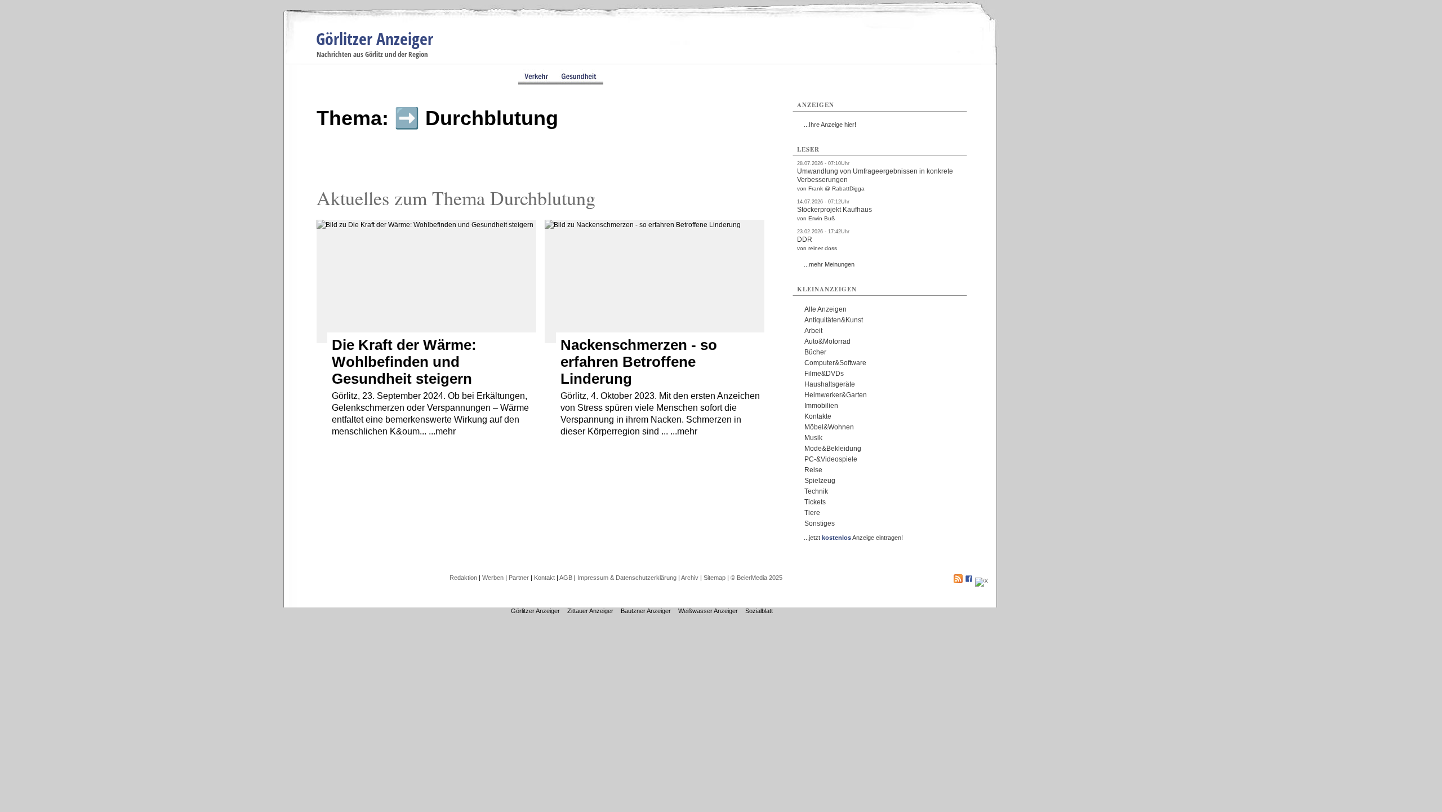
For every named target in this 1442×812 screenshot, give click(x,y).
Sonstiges (819, 523)
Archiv (689, 577)
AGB (565, 577)
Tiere (812, 513)
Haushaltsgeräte (829, 384)
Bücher (815, 352)
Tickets (815, 502)
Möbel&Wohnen (829, 427)
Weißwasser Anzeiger (708, 610)
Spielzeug (819, 480)
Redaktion (463, 577)
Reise (813, 470)
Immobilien (821, 406)
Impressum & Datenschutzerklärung (627, 577)
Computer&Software (835, 363)
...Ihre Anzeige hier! (830, 124)
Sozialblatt (759, 610)
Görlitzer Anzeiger (374, 38)
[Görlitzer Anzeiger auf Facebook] (968, 581)
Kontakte (817, 416)
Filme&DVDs (824, 373)
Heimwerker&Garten (835, 395)
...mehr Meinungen (829, 264)
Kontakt (544, 577)
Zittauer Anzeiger (590, 610)
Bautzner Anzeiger (646, 610)
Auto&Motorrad (827, 341)
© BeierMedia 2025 (756, 577)
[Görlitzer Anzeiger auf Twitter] (981, 581)
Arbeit (813, 331)
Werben (493, 577)
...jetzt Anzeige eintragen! (853, 537)
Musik (813, 438)
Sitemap (715, 577)
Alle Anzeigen (825, 309)
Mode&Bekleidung (832, 448)
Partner (519, 577)
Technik (816, 491)
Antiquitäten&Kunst (833, 320)
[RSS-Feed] (958, 581)
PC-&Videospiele (830, 459)
